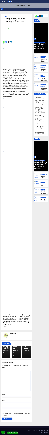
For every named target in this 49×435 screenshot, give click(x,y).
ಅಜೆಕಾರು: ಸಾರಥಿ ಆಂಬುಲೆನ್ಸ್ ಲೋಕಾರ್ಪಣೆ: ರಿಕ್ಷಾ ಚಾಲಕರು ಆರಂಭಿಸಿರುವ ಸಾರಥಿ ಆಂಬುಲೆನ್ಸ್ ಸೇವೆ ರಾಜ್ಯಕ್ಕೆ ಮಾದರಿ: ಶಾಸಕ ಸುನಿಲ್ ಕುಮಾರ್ (39, 119)
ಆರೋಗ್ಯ (42, 65)
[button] (47, 9)
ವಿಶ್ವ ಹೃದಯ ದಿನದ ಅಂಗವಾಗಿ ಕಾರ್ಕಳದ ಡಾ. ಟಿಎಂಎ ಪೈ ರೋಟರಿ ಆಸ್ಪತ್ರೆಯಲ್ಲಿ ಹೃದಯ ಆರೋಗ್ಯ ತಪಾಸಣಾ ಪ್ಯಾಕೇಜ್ (40, 110)
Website (4, 405)
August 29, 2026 (39, 166)
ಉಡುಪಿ (45, 65)
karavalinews (13, 333)
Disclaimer (46, 430)
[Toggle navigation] (24, 9)
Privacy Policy (40, 430)
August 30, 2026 (39, 48)
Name (3, 394)
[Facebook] (6, 42)
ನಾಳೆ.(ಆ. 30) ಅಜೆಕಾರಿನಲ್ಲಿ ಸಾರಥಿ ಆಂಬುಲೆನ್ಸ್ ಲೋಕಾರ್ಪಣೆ (39, 128)
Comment (4, 369)
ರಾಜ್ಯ (5, 16)
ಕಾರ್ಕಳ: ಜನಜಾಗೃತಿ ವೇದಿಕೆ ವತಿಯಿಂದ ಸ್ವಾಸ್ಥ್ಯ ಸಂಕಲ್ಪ (44, 90)
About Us (29, 430)
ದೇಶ (44, 174)
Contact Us (35, 430)
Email (3, 400)
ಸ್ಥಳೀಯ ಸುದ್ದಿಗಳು (43, 67)
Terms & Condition (44, 432)
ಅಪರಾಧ (42, 84)
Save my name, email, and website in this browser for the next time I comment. (16, 414)
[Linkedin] (11, 42)
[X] (8, 42)
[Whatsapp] (4, 42)
